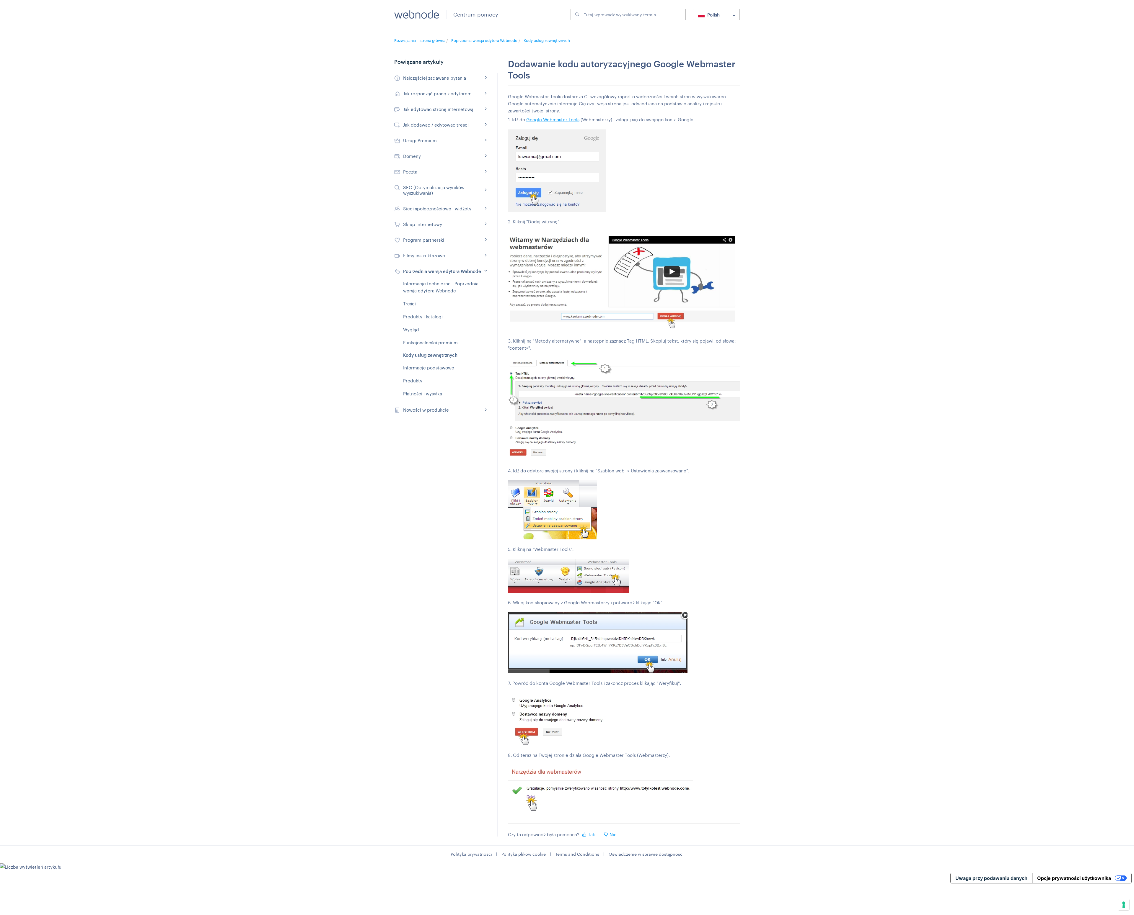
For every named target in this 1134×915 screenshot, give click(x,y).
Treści (409, 303)
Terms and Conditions (577, 854)
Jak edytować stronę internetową (438, 109)
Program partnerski (423, 240)
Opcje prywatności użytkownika (1074, 878)
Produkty (412, 380)
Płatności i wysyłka (422, 393)
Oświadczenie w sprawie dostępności (646, 854)
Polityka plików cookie (523, 854)
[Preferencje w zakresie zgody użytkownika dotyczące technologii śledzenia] (1123, 904)
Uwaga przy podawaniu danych (991, 878)
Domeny (412, 156)
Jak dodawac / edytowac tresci (436, 124)
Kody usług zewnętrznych (547, 40)
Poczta (410, 171)
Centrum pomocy (475, 14)
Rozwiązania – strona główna (420, 40)
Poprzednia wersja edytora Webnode (484, 40)
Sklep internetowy (422, 224)
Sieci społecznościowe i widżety (437, 208)
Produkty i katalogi (423, 316)
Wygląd (411, 329)
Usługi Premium (420, 140)
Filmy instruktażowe (424, 255)
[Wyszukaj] (576, 14)
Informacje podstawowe (428, 367)
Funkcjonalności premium (430, 342)
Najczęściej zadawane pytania (434, 78)
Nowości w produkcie (426, 410)
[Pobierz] (556, 392)
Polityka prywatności (471, 854)
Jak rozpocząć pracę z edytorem (437, 93)
